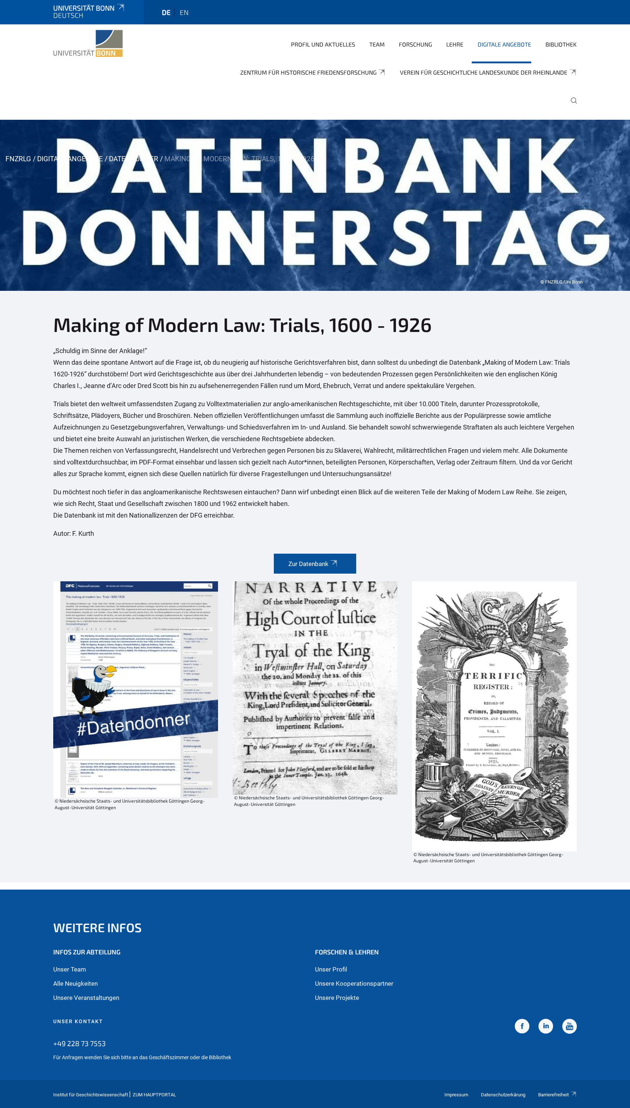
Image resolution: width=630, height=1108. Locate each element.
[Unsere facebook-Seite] (522, 1027)
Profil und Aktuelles (323, 44)
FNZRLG (18, 159)
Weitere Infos (97, 927)
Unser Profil (331, 969)
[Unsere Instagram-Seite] (545, 1027)
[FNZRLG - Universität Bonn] (88, 44)
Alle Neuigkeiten (75, 983)
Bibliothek (561, 44)
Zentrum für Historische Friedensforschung (308, 72)
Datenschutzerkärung (503, 1094)
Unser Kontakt (78, 1021)
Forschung (415, 44)
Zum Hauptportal (154, 1094)
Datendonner (133, 159)
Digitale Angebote (504, 44)
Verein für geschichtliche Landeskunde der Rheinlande (483, 72)
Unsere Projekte (337, 997)
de (166, 12)
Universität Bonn (83, 8)
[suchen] (571, 105)
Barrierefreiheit (553, 1094)
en (184, 12)
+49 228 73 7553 (79, 1043)
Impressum (456, 1094)
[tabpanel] (315, 205)
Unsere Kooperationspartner (354, 983)
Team (377, 44)
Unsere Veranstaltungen (86, 997)
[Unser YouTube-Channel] (569, 1027)
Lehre (454, 44)
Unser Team (69, 969)
